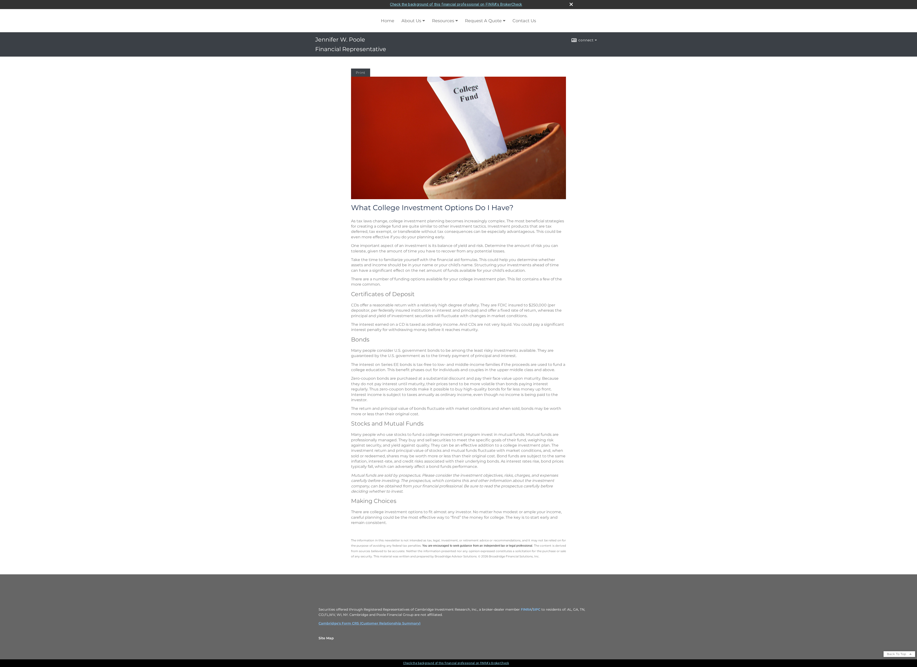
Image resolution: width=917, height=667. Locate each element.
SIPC (536, 609)
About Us (411, 20)
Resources (443, 20)
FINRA (526, 609)
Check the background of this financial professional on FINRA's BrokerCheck (456, 4)
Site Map (326, 638)
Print (360, 72)
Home (387, 20)
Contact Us (524, 20)
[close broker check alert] (571, 4)
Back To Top (897, 654)
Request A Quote (483, 20)
